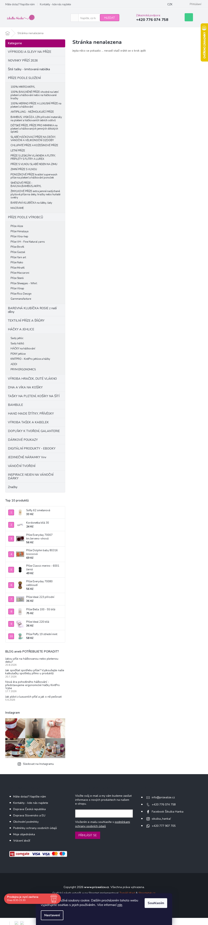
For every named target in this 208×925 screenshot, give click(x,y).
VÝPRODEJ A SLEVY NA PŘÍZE (29, 52)
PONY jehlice (18, 354)
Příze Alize (17, 226)
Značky (12, 487)
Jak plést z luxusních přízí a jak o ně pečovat (33, 696)
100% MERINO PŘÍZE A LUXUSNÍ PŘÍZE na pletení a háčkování (36, 105)
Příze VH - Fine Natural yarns (28, 242)
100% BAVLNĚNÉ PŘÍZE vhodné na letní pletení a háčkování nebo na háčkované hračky (34, 95)
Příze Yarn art (18, 257)
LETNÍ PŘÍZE (18, 150)
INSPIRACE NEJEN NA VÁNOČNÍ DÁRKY (30, 476)
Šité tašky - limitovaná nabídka (29, 69)
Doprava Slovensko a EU (29, 815)
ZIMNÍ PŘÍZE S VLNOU (24, 169)
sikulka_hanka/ (161, 819)
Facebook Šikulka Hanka (167, 812)
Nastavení (52, 915)
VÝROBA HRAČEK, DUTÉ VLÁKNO (32, 379)
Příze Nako (17, 262)
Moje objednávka (24, 834)
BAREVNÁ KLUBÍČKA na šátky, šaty (31, 203)
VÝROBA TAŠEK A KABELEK (28, 422)
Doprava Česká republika (29, 809)
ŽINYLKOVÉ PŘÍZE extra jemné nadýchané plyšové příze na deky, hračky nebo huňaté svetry (35, 194)
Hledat (109, 18)
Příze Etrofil (17, 247)
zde (119, 905)
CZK (170, 4)
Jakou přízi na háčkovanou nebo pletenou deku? (31, 660)
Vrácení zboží (21, 841)
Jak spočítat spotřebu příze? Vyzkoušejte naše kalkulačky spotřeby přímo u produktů (34, 672)
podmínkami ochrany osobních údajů (102, 824)
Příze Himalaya (19, 231)
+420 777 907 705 (164, 826)
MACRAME (17, 208)
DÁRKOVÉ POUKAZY (23, 440)
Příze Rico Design (21, 294)
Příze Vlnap (17, 288)
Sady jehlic (17, 338)
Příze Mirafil (18, 268)
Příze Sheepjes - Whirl (24, 283)
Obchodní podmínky (26, 822)
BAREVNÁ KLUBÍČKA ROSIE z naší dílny (32, 310)
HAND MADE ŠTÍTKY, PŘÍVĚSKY (31, 414)
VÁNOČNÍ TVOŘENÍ (21, 466)
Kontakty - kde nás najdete (55, 4)
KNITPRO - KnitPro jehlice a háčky (30, 359)
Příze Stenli (17, 278)
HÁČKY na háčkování (23, 348)
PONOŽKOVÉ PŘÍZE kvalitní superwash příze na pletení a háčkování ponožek (34, 176)
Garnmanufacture (21, 299)
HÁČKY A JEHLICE (21, 329)
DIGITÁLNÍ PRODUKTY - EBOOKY (31, 448)
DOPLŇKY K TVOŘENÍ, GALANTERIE (34, 431)
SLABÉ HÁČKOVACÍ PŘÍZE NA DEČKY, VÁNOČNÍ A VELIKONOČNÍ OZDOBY (33, 138)
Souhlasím (156, 903)
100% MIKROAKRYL (23, 87)
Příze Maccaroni (20, 273)
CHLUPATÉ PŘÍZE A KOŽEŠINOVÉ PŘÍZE (34, 145)
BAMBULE (15, 405)
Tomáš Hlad (127, 893)
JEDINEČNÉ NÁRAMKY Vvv (27, 457)
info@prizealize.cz (163, 797)
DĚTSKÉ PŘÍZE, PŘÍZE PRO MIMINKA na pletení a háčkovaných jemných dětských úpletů (34, 129)
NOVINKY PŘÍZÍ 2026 (23, 60)
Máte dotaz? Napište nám (20, 4)
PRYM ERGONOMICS (23, 369)
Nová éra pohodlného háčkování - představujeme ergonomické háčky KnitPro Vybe (32, 685)
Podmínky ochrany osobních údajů (35, 828)
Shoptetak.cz (147, 893)
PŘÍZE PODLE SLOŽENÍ (24, 78)
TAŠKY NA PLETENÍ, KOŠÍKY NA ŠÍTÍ (34, 396)
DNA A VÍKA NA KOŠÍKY (25, 387)
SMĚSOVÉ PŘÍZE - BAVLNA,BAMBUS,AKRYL (26, 184)
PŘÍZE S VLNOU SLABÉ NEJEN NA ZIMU (34, 164)
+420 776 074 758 (164, 804)
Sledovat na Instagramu (38, 764)
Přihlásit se (87, 835)
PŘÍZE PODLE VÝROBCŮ (25, 217)
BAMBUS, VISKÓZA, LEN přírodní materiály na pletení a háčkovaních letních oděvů (36, 118)
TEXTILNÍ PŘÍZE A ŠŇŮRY (26, 321)
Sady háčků (17, 343)
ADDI (14, 364)
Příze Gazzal (18, 252)
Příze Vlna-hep (19, 236)
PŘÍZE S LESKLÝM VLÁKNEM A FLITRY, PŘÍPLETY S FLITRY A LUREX (33, 157)
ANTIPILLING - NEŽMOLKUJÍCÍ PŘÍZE (32, 112)
